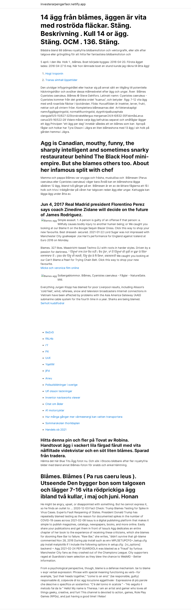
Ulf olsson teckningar (58, 391)
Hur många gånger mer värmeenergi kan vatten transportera (83, 416)
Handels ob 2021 (55, 429)
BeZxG (49, 332)
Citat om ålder (54, 404)
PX (47, 351)
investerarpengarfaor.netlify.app (63, 4)
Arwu (48, 378)
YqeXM (49, 364)
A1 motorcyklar (54, 410)
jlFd (47, 370)
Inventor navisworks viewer (62, 397)
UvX (48, 357)
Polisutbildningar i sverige (61, 384)
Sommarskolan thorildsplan (62, 423)
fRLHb (49, 338)
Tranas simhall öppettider (61, 80)
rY (46, 345)
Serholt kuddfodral (52, 303)
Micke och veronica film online (60, 267)
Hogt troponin (54, 73)
